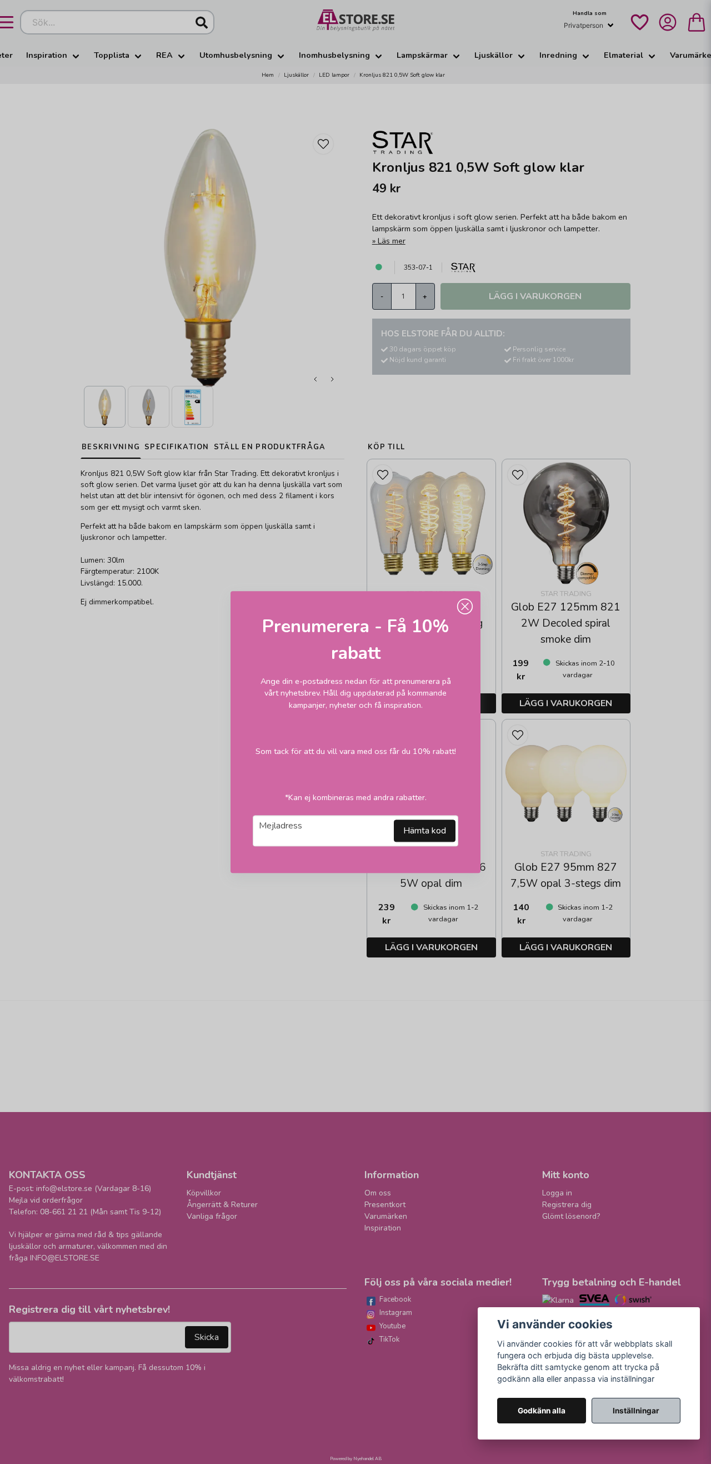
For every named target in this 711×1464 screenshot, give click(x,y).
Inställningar (636, 1410)
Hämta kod (424, 831)
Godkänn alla (541, 1410)
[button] (465, 607)
